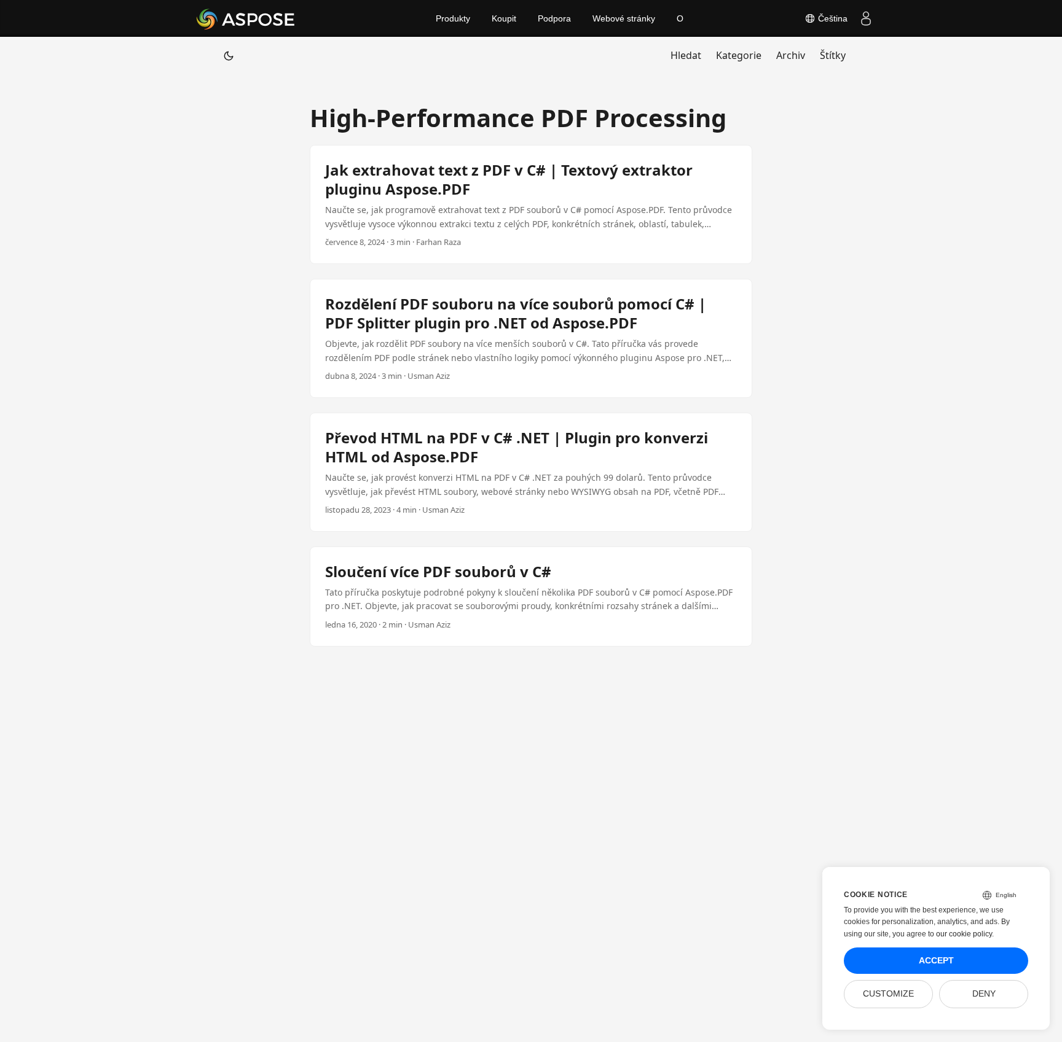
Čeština (832, 18)
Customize (888, 993)
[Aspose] (246, 18)
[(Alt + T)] (228, 55)
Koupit (504, 18)
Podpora (554, 18)
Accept (936, 960)
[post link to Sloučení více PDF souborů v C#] (531, 596)
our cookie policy (964, 934)
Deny (984, 993)
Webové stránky (623, 18)
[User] (866, 18)
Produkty (453, 18)
